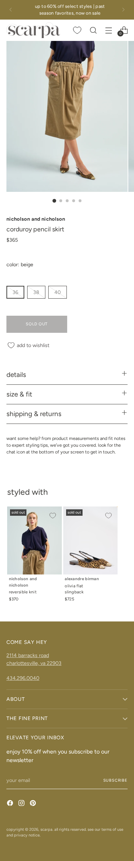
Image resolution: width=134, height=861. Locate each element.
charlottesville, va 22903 (33, 663)
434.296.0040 (22, 678)
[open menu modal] (108, 30)
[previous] (11, 10)
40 (57, 292)
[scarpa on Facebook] (10, 804)
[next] (123, 10)
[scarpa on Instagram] (22, 804)
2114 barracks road (27, 655)
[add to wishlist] (52, 515)
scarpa (46, 829)
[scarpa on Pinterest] (33, 804)
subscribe (115, 780)
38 (36, 292)
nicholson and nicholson (35, 219)
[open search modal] (93, 30)
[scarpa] (33, 30)
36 (15, 292)
